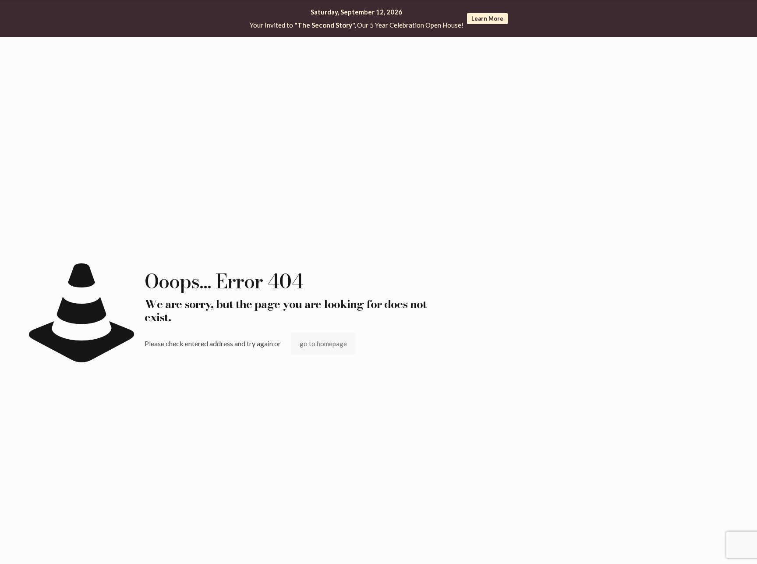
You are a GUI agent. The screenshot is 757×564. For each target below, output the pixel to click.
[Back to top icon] (715, 546)
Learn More (487, 18)
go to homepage (323, 344)
